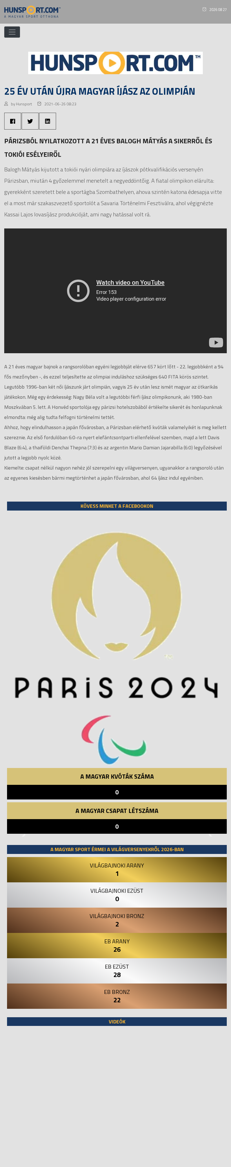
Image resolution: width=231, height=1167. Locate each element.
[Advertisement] (117, 1099)
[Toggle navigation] (12, 32)
